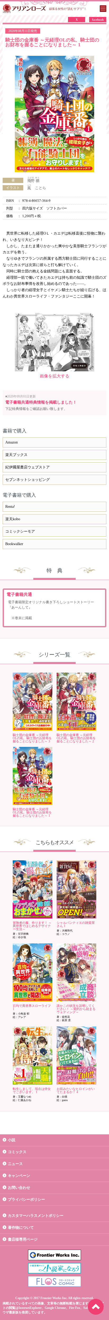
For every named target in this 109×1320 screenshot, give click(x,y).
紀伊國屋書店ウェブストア (27, 467)
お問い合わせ (19, 1188)
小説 (11, 1140)
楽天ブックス (16, 455)
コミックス (17, 1152)
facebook (98, 19)
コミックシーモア (20, 531)
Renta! (10, 507)
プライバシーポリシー (26, 1200)
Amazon (11, 442)
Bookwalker (14, 544)
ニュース (15, 1164)
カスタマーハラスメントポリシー (35, 1216)
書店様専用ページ (23, 1239)
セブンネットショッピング (27, 480)
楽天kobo (12, 519)
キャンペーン (19, 1176)
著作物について (21, 1228)
